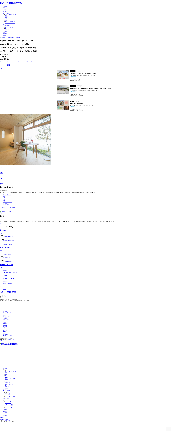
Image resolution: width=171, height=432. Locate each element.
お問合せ (5, 327)
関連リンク (5, 334)
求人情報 (5, 325)
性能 (6, 17)
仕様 (6, 18)
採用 (4, 7)
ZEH (4, 333)
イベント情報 (6, 319)
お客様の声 (8, 403)
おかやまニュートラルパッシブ (7, 207)
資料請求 (5, 326)
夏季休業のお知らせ (7, 244)
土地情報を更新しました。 (9, 236)
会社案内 (5, 6)
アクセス (5, 323)
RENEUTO (5, 32)
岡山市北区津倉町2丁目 (8, 261)
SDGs (6, 31)
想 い (1, 223)
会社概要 (7, 393)
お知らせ (5, 330)
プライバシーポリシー (8, 335)
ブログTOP (8, 401)
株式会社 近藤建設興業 (11, 3)
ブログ (4, 35)
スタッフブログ (9, 407)
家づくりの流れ (6, 204)
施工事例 (5, 11)
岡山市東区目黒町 (7, 254)
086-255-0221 (6, 297)
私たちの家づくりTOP (10, 14)
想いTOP (7, 25)
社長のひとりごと (9, 405)
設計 (6, 16)
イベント (5, 9)
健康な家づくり (9, 27)
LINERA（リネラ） (10, 23)
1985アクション (9, 29)
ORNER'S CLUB (4, 419)
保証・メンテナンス (10, 21)
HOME (4, 289)
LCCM (6, 28)
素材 (6, 20)
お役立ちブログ (9, 404)
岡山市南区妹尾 (6, 257)
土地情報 (5, 33)
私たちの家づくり (7, 13)
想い (4, 24)
